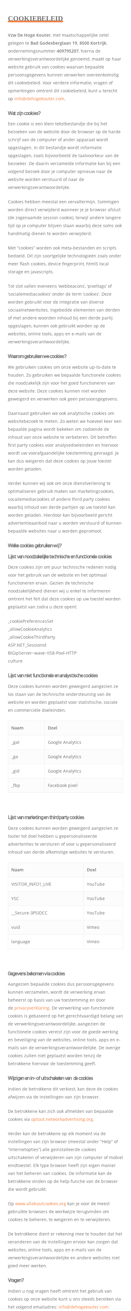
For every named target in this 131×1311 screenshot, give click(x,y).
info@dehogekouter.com (39, 99)
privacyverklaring (31, 1008)
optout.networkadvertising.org (62, 1119)
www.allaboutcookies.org (40, 1203)
